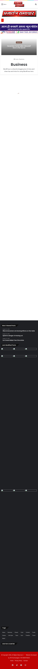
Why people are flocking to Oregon (17, 139)
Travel (33, 635)
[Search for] (36, 5)
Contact (25, 660)
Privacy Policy (18, 660)
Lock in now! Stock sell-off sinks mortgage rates (17, 313)
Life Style (10, 635)
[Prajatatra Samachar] (19, 4)
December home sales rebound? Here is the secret (19, 47)
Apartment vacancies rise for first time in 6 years (18, 206)
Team (16, 635)
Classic (16, 632)
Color (22, 632)
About (3, 632)
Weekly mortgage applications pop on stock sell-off (17, 178)
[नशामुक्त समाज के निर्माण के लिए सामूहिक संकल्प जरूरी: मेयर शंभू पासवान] (19, 351)
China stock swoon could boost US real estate (16, 233)
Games (4, 635)
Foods (33, 632)
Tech (22, 635)
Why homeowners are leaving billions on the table (19, 273)
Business (19, 42)
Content (28, 632)
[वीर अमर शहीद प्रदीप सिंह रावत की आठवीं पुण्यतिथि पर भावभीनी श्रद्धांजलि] (7, 351)
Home (16, 59)
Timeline (28, 635)
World (3, 638)
